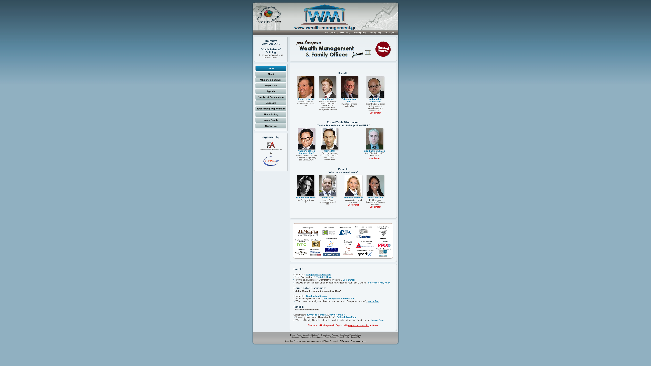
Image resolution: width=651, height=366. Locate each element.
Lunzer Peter (377, 320)
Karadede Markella (317, 314)
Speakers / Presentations (271, 97)
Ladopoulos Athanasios (318, 274)
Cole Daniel (349, 280)
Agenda (271, 91)
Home (271, 68)
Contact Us (271, 126)
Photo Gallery (271, 114)
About (271, 74)
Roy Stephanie (337, 314)
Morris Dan (373, 301)
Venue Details (271, 120)
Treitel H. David (324, 277)
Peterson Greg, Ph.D (379, 282)
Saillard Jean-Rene (346, 317)
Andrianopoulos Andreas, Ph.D (339, 298)
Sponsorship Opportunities (271, 108)
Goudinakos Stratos (316, 296)
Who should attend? (270, 80)
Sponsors (271, 103)
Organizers (271, 85)
